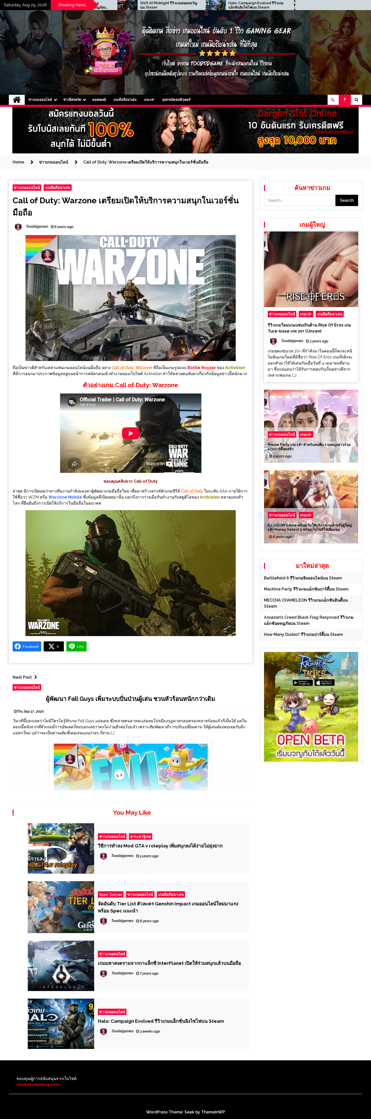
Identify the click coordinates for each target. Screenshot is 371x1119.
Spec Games (110, 894)
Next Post (22, 677)
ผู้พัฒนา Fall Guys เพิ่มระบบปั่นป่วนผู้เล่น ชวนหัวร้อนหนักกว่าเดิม (130, 698)
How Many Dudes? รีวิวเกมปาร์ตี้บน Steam (303, 634)
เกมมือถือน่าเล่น (125, 100)
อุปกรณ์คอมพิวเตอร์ (176, 100)
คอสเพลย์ (99, 100)
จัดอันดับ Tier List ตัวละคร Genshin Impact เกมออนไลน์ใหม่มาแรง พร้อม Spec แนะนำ (168, 907)
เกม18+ (149, 100)
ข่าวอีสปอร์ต (72, 100)
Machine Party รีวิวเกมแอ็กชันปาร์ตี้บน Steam (306, 589)
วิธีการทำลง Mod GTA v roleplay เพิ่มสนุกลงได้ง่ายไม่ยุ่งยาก (160, 845)
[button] (333, 100)
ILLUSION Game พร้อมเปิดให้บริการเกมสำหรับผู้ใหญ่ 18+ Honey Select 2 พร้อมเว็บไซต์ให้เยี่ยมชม (310, 527)
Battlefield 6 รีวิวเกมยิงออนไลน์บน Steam (303, 578)
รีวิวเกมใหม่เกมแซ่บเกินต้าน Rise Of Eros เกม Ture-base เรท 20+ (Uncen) (309, 328)
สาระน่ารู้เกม (140, 836)
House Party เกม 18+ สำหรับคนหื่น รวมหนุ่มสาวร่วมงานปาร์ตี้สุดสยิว (309, 447)
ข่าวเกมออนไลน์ (40, 100)
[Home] (17, 100)
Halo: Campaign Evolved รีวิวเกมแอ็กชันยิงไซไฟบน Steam (171, 5)
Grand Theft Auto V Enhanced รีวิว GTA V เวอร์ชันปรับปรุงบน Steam (261, 5)
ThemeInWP (213, 1112)
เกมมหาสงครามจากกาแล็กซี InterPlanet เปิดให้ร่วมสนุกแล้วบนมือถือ (169, 963)
